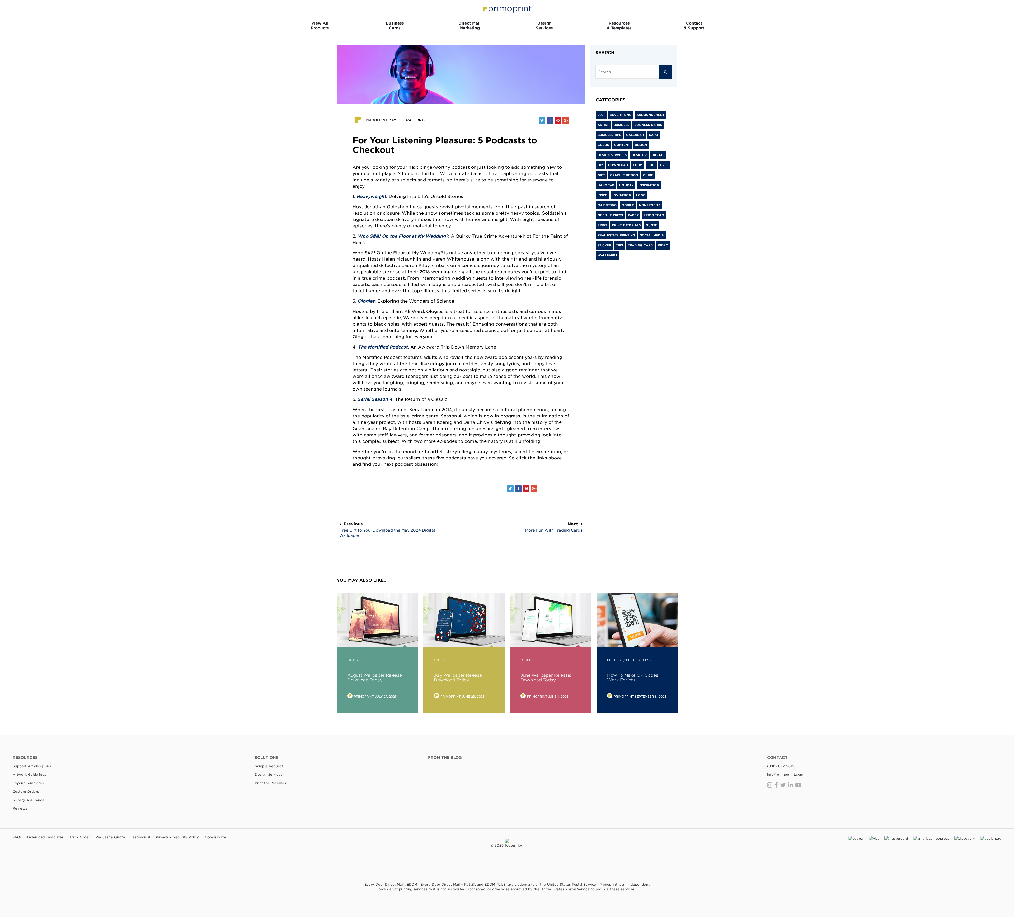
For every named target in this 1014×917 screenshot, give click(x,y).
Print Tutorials (626, 225)
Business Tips (609, 135)
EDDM (637, 165)
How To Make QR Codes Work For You (632, 678)
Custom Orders (26, 791)
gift (601, 175)
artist (603, 125)
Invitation (622, 195)
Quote (651, 225)
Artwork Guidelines (29, 775)
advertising (620, 115)
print (602, 225)
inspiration (649, 185)
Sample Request (269, 766)
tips (619, 245)
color (603, 145)
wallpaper (607, 255)
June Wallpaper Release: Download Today (545, 678)
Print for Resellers (270, 783)
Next (553, 526)
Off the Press (610, 215)
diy (600, 165)
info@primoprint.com (785, 775)
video (663, 245)
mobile (628, 205)
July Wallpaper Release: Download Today (458, 678)
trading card (640, 245)
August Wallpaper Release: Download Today (375, 678)
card (653, 135)
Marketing (607, 205)
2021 (601, 115)
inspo (603, 195)
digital (658, 155)
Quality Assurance (28, 800)
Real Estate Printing (616, 235)
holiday (626, 185)
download (618, 165)
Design (641, 145)
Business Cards (648, 125)
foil (651, 165)
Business (621, 125)
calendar (635, 135)
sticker (604, 245)
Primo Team (654, 215)
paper (633, 215)
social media (652, 235)
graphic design (624, 175)
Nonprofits (649, 205)
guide (648, 175)
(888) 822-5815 (780, 766)
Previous (387, 529)
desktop (639, 155)
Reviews (20, 808)
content (622, 145)
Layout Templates (28, 783)
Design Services (612, 155)
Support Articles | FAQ (32, 766)
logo (641, 195)
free (664, 165)
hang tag (606, 185)
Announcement (650, 115)
